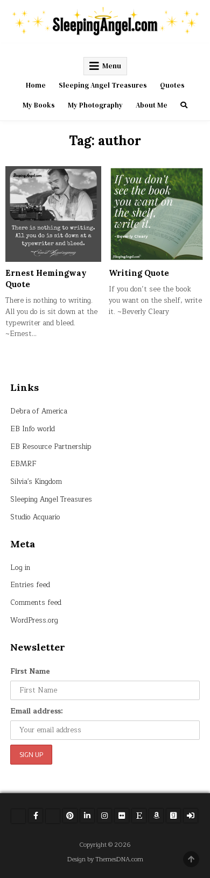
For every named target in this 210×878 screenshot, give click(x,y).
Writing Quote (139, 273)
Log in (20, 568)
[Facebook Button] (36, 816)
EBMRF (23, 464)
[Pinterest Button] (70, 816)
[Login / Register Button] (191, 816)
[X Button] (18, 816)
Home (36, 85)
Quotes (172, 85)
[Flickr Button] (122, 816)
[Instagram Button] (104, 816)
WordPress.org (34, 620)
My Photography (95, 105)
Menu (111, 65)
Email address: (36, 711)
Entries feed (30, 585)
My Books (39, 105)
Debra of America (38, 411)
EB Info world (32, 429)
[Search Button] (184, 105)
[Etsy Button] (139, 816)
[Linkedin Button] (87, 816)
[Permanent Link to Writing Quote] (157, 214)
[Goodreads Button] (173, 816)
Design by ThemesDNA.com (105, 859)
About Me (151, 105)
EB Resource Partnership (51, 447)
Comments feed (35, 603)
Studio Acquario (35, 517)
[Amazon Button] (156, 816)
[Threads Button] (53, 816)
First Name (30, 671)
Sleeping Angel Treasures (103, 85)
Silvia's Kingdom (36, 482)
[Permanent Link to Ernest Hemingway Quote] (53, 214)
